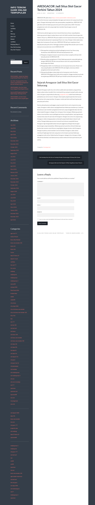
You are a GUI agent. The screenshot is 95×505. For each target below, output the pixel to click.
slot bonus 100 (14, 334)
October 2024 (14, 185)
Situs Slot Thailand (15, 49)
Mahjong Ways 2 (15, 44)
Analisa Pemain (14, 236)
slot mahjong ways (15, 372)
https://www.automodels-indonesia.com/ (64, 17)
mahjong (13, 271)
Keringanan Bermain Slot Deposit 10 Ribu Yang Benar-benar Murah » (65, 163)
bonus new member (15, 419)
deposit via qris (14, 258)
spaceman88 (14, 437)
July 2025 (13, 156)
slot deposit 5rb (14, 356)
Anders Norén (76, 233)
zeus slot (13, 404)
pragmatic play (14, 428)
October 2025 (14, 147)
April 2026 (13, 134)
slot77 (12, 491)
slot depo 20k (14, 347)
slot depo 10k (14, 344)
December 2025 (14, 140)
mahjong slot (14, 274)
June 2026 (13, 128)
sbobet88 (13, 299)
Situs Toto (13, 315)
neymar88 (13, 284)
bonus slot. (13, 249)
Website (39, 212)
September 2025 (15, 150)
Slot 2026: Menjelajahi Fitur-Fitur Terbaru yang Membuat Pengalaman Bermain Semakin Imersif (19, 82)
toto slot (13, 397)
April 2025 (13, 166)
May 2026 (13, 131)
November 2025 (15, 144)
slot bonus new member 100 (17, 341)
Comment (40, 181)
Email (39, 205)
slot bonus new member (16, 337)
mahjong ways (14, 277)
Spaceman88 (14, 394)
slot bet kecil (14, 328)
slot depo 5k (13, 350)
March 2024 (14, 207)
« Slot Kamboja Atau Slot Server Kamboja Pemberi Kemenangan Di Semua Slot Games (59, 157)
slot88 (12, 461)
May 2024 (13, 200)
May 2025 (13, 163)
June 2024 (13, 197)
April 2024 (13, 204)
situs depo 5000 (14, 306)
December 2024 (14, 178)
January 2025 (14, 175)
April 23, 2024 (41, 13)
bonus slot (13, 246)
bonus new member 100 (16, 243)
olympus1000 (14, 287)
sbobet (12, 296)
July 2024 (13, 194)
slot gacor (13, 359)
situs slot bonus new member (18, 309)
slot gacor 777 (14, 425)
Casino (12, 26)
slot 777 (13, 322)
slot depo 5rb (14, 353)
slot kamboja (14, 369)
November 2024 (15, 182)
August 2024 (14, 191)
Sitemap (13, 34)
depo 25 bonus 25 (15, 255)
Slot (12, 31)
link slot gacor (14, 482)
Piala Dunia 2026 (15, 290)
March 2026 (14, 137)
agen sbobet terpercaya (16, 476)
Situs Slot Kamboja (16, 47)
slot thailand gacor (15, 488)
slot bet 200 (13, 325)
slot (11, 458)
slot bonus (13, 331)
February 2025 (14, 172)
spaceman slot (14, 391)
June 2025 (13, 159)
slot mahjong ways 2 (15, 375)
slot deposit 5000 (15, 412)
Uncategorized (14, 401)
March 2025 (14, 169)
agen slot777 (14, 233)
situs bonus (13, 303)
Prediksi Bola (14, 293)
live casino (13, 268)
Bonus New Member (15, 239)
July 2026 (13, 125)
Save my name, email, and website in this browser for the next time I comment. (56, 219)
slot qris (12, 378)
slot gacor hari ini (15, 363)
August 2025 (14, 153)
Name (39, 198)
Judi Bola (13, 28)
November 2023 (15, 216)
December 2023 (14, 213)
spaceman (13, 388)
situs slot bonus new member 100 (19, 312)
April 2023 (13, 219)
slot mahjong (14, 431)
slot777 (12, 385)
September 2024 (15, 188)
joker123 (13, 36)
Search (13, 59)
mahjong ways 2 (14, 281)
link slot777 (13, 265)
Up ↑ (82, 233)
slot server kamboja (15, 382)
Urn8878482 (50, 13)
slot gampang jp (14, 366)
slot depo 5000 (14, 485)
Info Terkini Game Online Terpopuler (19, 10)
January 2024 (14, 210)
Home (12, 23)
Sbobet (12, 39)
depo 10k (13, 416)
